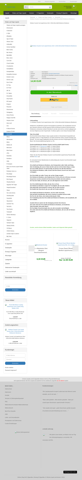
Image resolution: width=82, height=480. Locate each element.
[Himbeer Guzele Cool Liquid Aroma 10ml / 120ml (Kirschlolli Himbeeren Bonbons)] (53, 43)
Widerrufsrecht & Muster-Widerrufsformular (16, 404)
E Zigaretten (40, 13)
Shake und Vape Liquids (19, 13)
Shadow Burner (11, 182)
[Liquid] (13, 7)
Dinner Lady (10, 79)
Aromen (31, 13)
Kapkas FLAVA (11, 131)
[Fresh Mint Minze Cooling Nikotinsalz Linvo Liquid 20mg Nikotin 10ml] (15, 306)
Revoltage (9, 174)
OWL (8, 161)
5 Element (9, 30)
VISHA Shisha (10, 231)
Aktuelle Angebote (50, 1)
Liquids (7, 13)
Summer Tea (10, 203)
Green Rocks (10, 115)
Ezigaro (9, 104)
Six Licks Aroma (11, 193)
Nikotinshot (43, 146)
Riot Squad (10, 179)
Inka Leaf (9, 123)
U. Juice (9, 217)
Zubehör (7, 263)
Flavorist (9, 107)
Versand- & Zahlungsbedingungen (14, 398)
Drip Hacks (10, 98)
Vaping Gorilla (10, 225)
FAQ (6, 401)
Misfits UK (9, 145)
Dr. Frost (9, 87)
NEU (39, 1)
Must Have (9, 150)
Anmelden (15, 290)
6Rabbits (9, 36)
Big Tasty (9, 236)
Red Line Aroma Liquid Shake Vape (15, 167)
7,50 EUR (15, 316)
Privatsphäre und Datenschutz (13, 420)
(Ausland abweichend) (54, 73)
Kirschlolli (45, 113)
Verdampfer (50, 13)
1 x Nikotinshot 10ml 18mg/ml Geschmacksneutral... (41, 250)
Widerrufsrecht (9, 408)
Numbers (9, 158)
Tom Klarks (10, 209)
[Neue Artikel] (24, 300)
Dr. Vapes (9, 93)
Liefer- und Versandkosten (12, 417)
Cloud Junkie (10, 63)
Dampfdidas (10, 68)
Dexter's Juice (10, 77)
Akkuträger (73, 13)
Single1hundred (11, 187)
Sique (8, 190)
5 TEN (8, 33)
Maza (8, 136)
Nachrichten (62, 1)
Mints (8, 142)
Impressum (8, 392)
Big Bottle (9, 55)
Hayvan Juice (10, 120)
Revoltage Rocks (11, 176)
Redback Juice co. (12, 171)
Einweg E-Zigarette (62, 13)
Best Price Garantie (10, 411)
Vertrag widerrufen (70, 472)
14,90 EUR (15, 341)
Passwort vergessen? (11, 370)
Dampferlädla (10, 71)
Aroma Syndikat (11, 47)
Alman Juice (10, 41)
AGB (6, 414)
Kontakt (7, 395)
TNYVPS (9, 206)
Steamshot (9, 201)
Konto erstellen (9, 367)
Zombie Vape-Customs (13, 233)
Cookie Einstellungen (11, 423)
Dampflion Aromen (12, 74)
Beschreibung (35, 113)
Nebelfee (9, 156)
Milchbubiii (9, 139)
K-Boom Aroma (11, 128)
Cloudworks (10, 66)
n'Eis (8, 153)
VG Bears (9, 228)
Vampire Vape (10, 222)
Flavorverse (10, 109)
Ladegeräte (8, 259)
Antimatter (9, 44)
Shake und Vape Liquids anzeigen (16, 25)
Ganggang (9, 112)
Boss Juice (9, 58)
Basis (36, 156)
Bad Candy (10, 49)
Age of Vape (10, 39)
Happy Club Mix (11, 117)
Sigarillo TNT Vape (12, 184)
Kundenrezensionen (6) (66, 113)
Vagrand (9, 220)
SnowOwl (9, 198)
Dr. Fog (8, 85)
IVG (8, 126)
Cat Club (9, 60)
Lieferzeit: (32, 73)
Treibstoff (9, 212)
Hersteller (53, 113)
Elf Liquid (9, 101)
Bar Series (9, 52)
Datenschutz (8, 389)
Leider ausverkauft (10, 271)
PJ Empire (9, 164)
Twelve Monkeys (11, 214)
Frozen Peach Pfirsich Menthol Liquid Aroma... (66, 249)
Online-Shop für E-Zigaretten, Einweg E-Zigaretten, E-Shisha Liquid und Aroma (39, 477)
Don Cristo (9, 82)
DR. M (8, 90)
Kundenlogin (73, 1)
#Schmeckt (10, 28)
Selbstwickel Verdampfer (12, 267)
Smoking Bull (10, 195)
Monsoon (9, 147)
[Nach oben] (77, 476)
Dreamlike (9, 96)
